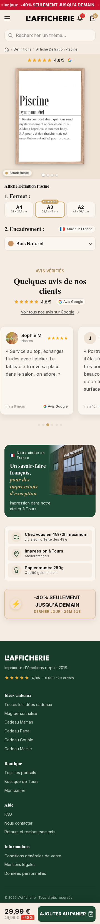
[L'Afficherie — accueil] (50, 18)
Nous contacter (18, 823)
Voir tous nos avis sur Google (47, 312)
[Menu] (7, 18)
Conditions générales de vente (32, 855)
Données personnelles (25, 873)
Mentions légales (20, 864)
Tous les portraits (20, 772)
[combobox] (50, 35)
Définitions (22, 49)
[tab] (39, 425)
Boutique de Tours (21, 781)
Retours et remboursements (29, 831)
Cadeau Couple (18, 739)
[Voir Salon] (57, 175)
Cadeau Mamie (18, 748)
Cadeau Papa (16, 731)
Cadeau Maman (18, 722)
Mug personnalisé (20, 713)
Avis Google (70, 60)
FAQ (8, 814)
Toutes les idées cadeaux (28, 704)
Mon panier (14, 790)
